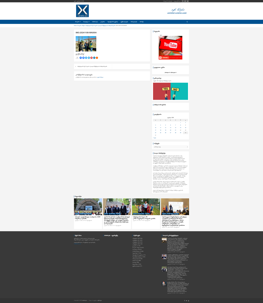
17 (155, 130)
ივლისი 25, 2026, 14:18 (138, 220)
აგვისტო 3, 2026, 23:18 (80, 220)
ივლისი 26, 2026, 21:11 (109, 225)
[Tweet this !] (86, 58)
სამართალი (95, 21)
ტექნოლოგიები (124, 21)
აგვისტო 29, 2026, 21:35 (172, 251)
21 (175, 130)
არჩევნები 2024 (136, 242)
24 (155, 132)
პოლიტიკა (85, 21)
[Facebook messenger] (83, 58)
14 (175, 127)
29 (180, 132)
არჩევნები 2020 (136, 238)
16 (185, 127)
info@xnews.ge (77, 243)
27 (170, 132)
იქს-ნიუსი (99, 300)
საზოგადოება (134, 21)
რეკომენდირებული (137, 257)
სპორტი (142, 21)
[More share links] (97, 58)
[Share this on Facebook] (81, 58)
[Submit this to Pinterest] (91, 58)
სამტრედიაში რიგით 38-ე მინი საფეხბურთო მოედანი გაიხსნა (144, 217)
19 (165, 130)
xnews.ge (84, 300)
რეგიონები (78, 196)
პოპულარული (136, 251)
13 (170, 127)
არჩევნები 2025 (136, 244)
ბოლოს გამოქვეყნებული (170, 235)
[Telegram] (89, 58)
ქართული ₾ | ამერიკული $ (170, 72)
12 (165, 127)
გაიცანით (103, 21)
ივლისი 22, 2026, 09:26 (167, 227)
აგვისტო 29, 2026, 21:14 (172, 264)
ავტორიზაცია (100, 77)
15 (180, 127)
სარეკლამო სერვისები (167, 1)
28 (175, 132)
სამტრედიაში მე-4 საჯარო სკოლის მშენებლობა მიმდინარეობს (92, 66)
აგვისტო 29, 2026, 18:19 (172, 279)
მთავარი (77, 21)
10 (155, 127)
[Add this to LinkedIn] (94, 58)
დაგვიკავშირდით (177, 1)
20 (170, 130)
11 (160, 127)
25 (160, 132)
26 (165, 132)
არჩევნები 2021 (136, 240)
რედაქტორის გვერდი (113, 21)
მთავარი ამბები (83, 213)
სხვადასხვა (135, 264)
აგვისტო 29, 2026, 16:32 (172, 293)
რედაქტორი (89, 220)
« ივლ (154, 137)
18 (160, 130)
